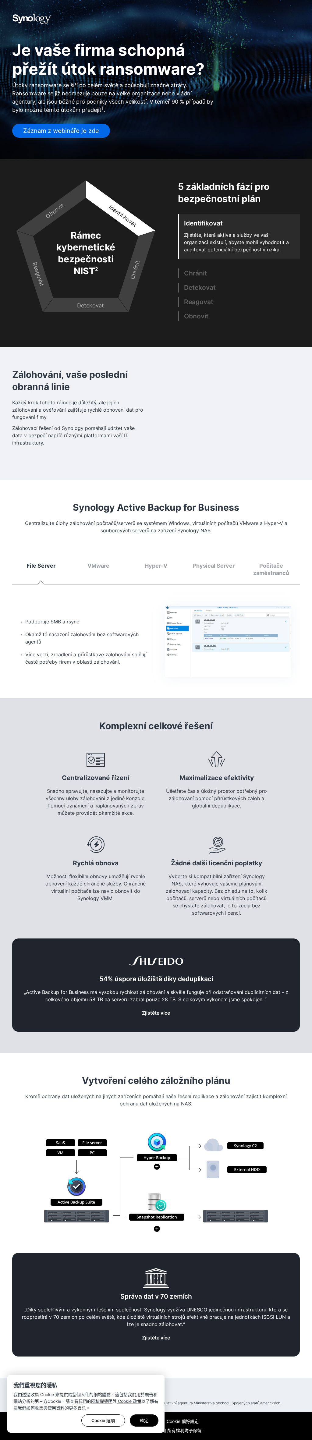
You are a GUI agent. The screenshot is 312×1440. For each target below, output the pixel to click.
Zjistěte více (156, 1013)
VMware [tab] (98, 565)
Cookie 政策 (129, 1401)
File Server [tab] (41, 565)
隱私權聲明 (101, 1401)
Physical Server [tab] (214, 565)
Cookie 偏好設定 (183, 1421)
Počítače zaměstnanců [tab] (271, 569)
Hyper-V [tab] (156, 565)
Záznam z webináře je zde (61, 130)
